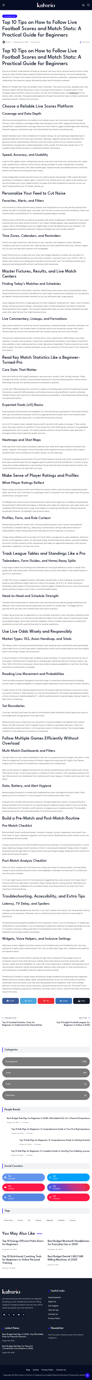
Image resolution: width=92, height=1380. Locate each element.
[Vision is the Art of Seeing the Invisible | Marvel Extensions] (46, 5)
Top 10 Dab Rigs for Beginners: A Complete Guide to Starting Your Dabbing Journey (50, 1151)
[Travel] (46, 1084)
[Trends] (46, 1072)
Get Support (53, 1306)
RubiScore (74, 93)
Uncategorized (9, 16)
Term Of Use (53, 1310)
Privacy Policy (54, 1318)
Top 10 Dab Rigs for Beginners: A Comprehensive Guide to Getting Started (54, 1140)
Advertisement (54, 1297)
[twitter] (9, 1315)
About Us (52, 1302)
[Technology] (46, 1095)
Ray (9, 42)
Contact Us (53, 1314)
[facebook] (4, 1315)
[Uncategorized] (46, 1061)
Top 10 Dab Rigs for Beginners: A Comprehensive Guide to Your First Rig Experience (50, 1129)
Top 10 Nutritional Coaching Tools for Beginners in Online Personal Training (22, 1259)
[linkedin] (14, 1315)
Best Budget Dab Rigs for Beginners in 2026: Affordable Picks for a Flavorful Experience (48, 1118)
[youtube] (19, 1315)
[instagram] (23, 1315)
